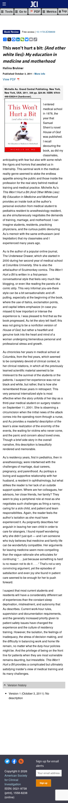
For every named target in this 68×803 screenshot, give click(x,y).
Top (64, 11)
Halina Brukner (13, 68)
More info (39, 73)
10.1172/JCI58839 (45, 31)
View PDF (10, 79)
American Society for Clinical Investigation (16, 779)
